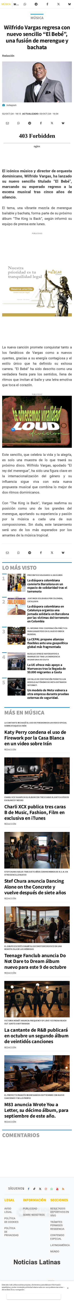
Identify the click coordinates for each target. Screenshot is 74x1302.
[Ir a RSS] (63, 1189)
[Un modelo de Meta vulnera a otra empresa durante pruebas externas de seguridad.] (17, 687)
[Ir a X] (40, 1189)
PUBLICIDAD (30, 1208)
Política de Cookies (11, 1220)
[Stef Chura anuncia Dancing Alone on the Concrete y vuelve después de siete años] (37, 850)
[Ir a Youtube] (57, 1189)
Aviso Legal (8, 1210)
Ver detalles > (33, 1296)
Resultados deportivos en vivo (59, 1212)
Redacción (8, 56)
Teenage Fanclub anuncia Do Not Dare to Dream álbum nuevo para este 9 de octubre (35, 961)
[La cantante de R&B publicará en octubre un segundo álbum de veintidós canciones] (37, 999)
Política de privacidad (11, 1232)
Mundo (54, 1251)
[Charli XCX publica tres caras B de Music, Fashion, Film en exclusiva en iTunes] (37, 775)
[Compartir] (24, 4)
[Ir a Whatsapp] (51, 1189)
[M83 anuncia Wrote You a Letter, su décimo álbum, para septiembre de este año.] (37, 1073)
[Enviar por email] (7, 123)
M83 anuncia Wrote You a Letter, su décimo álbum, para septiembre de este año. (36, 1110)
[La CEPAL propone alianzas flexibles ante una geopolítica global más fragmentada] (17, 636)
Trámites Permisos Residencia (57, 1225)
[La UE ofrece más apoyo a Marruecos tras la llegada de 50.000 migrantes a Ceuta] (17, 661)
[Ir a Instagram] (46, 1189)
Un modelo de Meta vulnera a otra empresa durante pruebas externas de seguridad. (48, 694)
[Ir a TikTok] (34, 1189)
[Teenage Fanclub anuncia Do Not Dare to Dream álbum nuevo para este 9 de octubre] (37, 924)
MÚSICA (6, 4)
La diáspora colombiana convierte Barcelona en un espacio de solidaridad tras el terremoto (47, 585)
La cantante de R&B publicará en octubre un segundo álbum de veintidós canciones (36, 1035)
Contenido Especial (57, 1237)
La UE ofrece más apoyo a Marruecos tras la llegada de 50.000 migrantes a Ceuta (46, 668)
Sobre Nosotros (34, 1214)
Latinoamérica (60, 1245)
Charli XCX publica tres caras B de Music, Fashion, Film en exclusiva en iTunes (35, 812)
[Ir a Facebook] (28, 1189)
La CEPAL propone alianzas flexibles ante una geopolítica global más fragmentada (47, 643)
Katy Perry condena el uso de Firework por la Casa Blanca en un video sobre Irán (35, 738)
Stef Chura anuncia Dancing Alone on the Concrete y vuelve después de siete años (35, 886)
